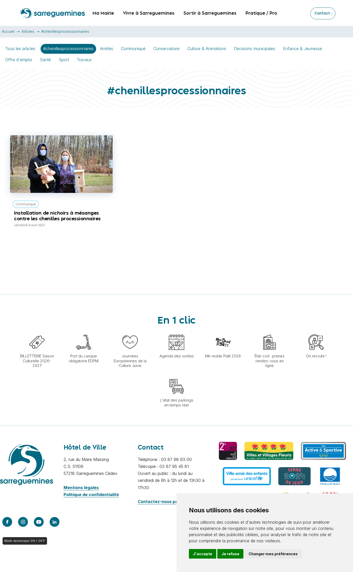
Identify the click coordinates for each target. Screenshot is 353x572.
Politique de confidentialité (91, 494)
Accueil (8, 31)
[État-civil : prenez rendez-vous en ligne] (269, 331)
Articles (27, 31)
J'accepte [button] (202, 554)
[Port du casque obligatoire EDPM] (83, 331)
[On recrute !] (316, 331)
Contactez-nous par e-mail (165, 501)
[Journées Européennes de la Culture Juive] (130, 331)
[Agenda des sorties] (176, 331)
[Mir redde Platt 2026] (223, 331)
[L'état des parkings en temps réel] (176, 376)
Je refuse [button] (230, 554)
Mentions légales (81, 487)
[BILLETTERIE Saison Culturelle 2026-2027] (37, 331)
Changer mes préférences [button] (273, 554)
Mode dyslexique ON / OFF (24, 540)
